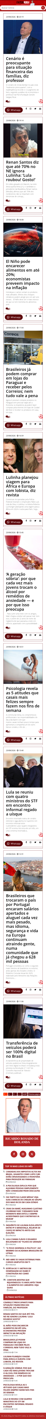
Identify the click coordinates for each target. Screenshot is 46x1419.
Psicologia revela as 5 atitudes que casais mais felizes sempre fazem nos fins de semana (18, 1388)
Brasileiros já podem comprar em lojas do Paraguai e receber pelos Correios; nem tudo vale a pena (17, 1344)
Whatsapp (16, 110)
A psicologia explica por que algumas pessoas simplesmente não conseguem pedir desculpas (23, 1188)
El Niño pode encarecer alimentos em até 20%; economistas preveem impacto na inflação (15, 1329)
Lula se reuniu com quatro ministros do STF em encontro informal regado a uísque (18, 1403)
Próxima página (34, 1094)
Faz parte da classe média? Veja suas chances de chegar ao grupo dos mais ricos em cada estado (24, 1200)
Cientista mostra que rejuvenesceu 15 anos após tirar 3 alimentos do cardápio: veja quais (24, 1284)
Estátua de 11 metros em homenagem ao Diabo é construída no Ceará (18, 1271)
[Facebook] (14, 1154)
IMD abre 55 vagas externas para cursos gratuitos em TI (23, 1260)
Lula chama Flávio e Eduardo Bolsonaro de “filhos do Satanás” (24, 1240)
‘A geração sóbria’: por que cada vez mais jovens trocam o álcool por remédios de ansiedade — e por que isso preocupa (18, 1373)
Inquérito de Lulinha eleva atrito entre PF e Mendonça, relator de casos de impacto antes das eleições (24, 1229)
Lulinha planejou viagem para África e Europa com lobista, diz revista (16, 1359)
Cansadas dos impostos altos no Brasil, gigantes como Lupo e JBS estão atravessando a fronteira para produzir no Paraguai (23, 1175)
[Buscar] (43, 8)
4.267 (25, 1094)
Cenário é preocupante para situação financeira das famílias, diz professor (18, 1305)
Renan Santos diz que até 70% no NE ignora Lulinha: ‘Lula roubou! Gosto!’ (18, 1316)
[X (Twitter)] (32, 1154)
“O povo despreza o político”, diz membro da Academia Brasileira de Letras (24, 1250)
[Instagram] (23, 1154)
